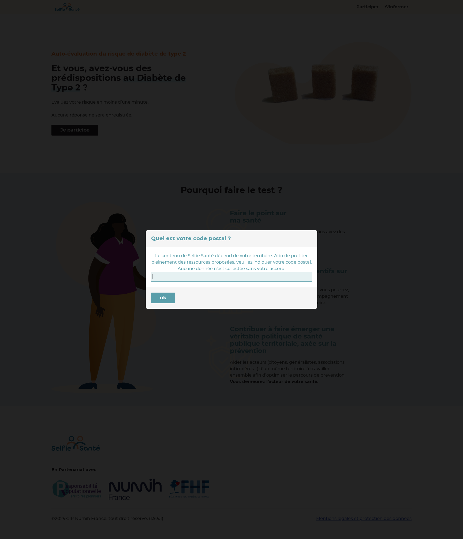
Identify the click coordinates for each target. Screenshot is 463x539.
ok (163, 298)
